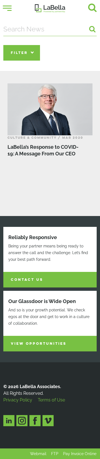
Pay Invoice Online (79, 453)
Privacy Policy (17, 400)
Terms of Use (51, 400)
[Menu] (7, 8)
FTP (54, 453)
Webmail (38, 453)
